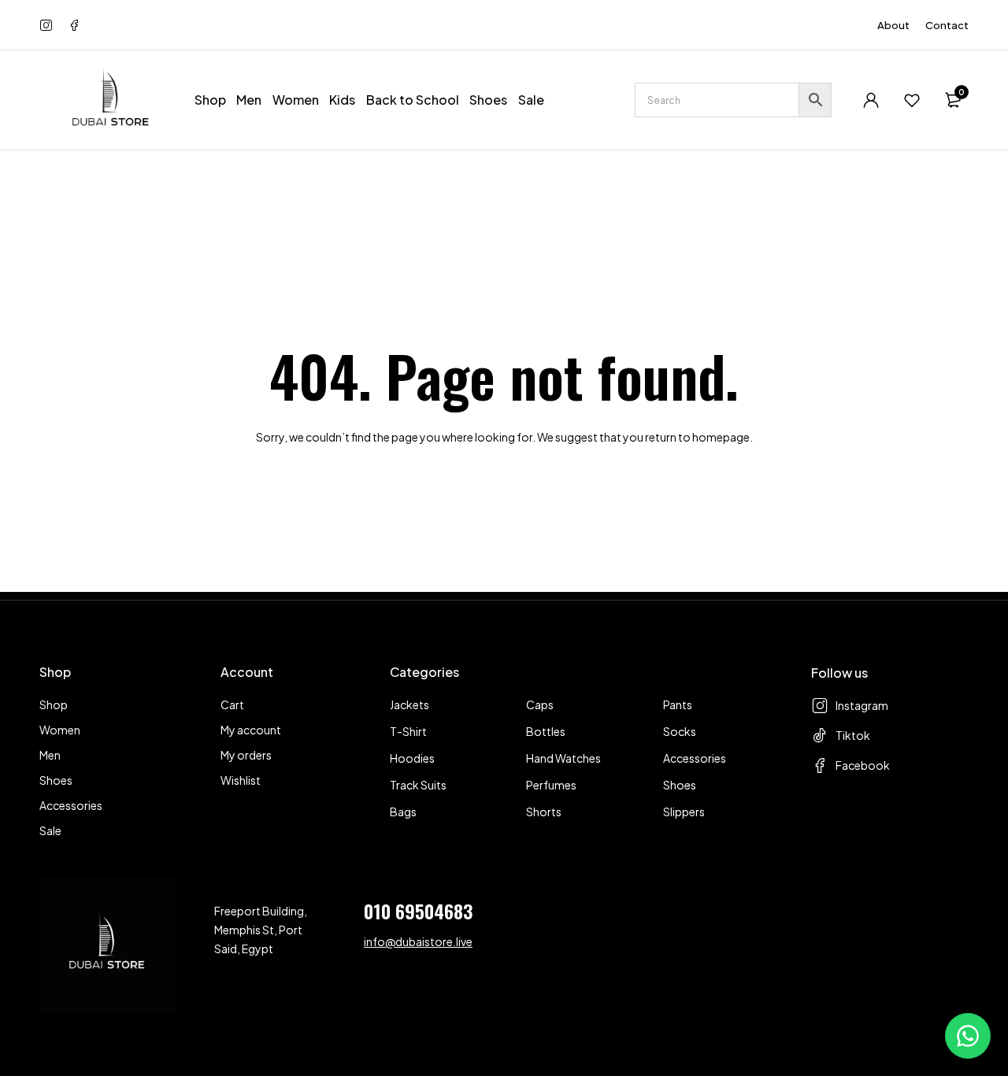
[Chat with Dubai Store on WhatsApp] (968, 1036)
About (893, 25)
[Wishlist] (912, 100)
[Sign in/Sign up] (871, 100)
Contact (947, 25)
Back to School (412, 99)
